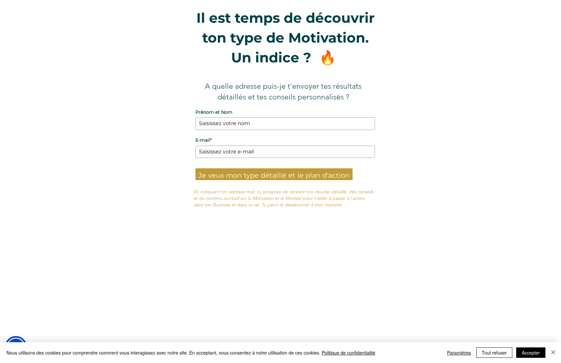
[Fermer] (553, 352)
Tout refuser (494, 352)
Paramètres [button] (459, 352)
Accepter (531, 352)
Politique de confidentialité (348, 352)
